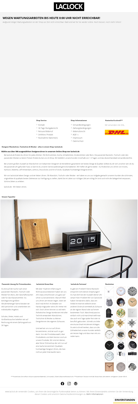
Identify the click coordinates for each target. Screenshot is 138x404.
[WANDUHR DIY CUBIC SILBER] (132, 324)
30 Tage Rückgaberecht (48, 128)
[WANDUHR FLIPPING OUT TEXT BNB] (132, 356)
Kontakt (41, 125)
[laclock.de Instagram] (69, 383)
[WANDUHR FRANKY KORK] (109, 367)
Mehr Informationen (94, 394)
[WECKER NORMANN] (132, 346)
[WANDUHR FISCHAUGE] (109, 356)
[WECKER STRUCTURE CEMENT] (132, 367)
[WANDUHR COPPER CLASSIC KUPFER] (121, 292)
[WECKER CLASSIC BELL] (121, 346)
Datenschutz (78, 141)
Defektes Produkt (45, 134)
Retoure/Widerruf (45, 131)
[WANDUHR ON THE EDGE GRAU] (121, 367)
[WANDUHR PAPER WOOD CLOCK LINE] (132, 303)
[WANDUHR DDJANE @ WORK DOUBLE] (121, 303)
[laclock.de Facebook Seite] (62, 383)
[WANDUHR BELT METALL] (109, 324)
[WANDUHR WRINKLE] (132, 313)
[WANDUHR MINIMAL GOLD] (109, 346)
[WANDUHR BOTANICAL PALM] (121, 313)
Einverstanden (125, 399)
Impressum (77, 138)
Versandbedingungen (82, 125)
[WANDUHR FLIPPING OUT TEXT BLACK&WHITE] (121, 356)
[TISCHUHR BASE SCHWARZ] (109, 313)
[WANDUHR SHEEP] (121, 335)
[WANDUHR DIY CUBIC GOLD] (121, 324)
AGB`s (75, 134)
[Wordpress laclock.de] (75, 383)
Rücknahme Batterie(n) (48, 138)
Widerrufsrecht (79, 131)
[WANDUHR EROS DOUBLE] (132, 335)
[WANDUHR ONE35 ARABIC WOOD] (109, 335)
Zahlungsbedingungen (82, 128)
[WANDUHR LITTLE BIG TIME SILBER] (109, 292)
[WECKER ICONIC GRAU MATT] (109, 303)
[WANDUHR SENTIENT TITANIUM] (132, 292)
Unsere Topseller (8, 197)
